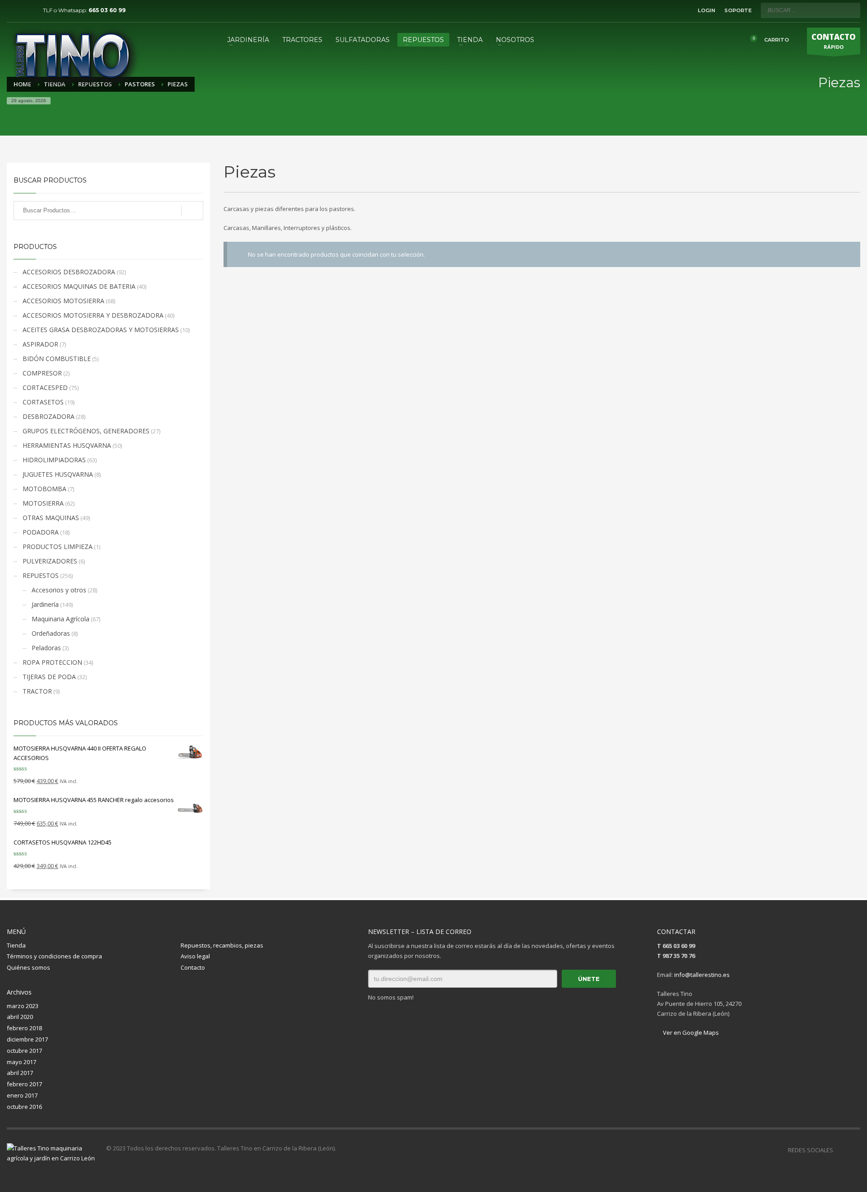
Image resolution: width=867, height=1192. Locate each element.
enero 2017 (22, 1095)
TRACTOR (37, 691)
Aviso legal (195, 956)
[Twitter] (27, 10)
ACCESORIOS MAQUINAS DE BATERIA (79, 286)
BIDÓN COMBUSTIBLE (57, 358)
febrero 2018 (24, 1028)
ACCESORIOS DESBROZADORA (69, 271)
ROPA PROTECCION (52, 662)
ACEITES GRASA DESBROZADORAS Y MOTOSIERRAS (101, 329)
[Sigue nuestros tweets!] (853, 1150)
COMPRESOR (42, 373)
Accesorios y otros (59, 590)
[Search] (192, 210)
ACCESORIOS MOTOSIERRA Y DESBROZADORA (93, 315)
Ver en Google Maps (690, 1032)
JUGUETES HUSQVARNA (58, 474)
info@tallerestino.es (702, 975)
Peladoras (46, 647)
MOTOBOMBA (44, 488)
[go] (851, 10)
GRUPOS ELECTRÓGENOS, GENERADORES (86, 431)
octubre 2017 (24, 1051)
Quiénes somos (28, 967)
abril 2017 (20, 1073)
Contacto (193, 967)
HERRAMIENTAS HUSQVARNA (67, 445)
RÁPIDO (833, 41)
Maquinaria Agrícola (60, 619)
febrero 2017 (24, 1084)
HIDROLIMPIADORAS (54, 459)
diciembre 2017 (27, 1039)
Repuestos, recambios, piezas (222, 945)
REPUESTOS (41, 575)
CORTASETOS (43, 402)
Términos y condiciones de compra (54, 956)
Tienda (16, 945)
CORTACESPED (45, 387)
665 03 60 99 (107, 10)
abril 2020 (20, 1017)
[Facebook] (13, 10)
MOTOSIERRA (43, 503)
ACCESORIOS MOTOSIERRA (63, 300)
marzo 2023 (22, 1006)
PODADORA (41, 532)
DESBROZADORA (49, 416)
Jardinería (45, 604)
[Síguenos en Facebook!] (840, 1150)
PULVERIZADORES (50, 561)
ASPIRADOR (40, 344)
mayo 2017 (21, 1062)
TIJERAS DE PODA (49, 676)
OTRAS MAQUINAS (51, 517)
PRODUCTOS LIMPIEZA (58, 546)
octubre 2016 (24, 1107)
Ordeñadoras (51, 633)
